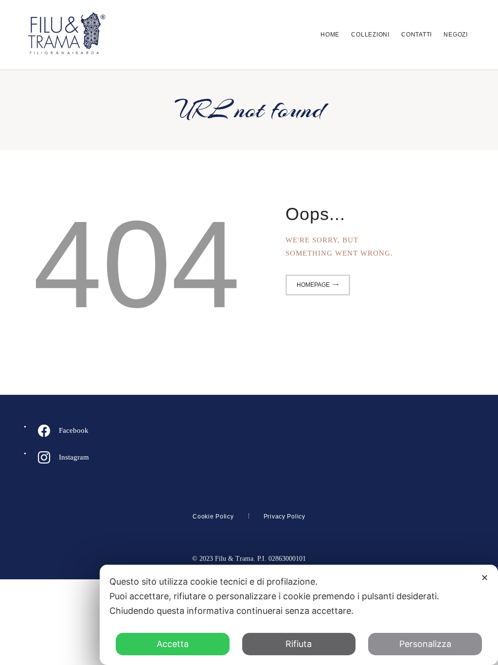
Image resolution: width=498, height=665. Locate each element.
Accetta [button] (173, 644)
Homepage (313, 284)
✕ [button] (484, 578)
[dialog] (299, 615)
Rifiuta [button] (298, 644)
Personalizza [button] (425, 644)
